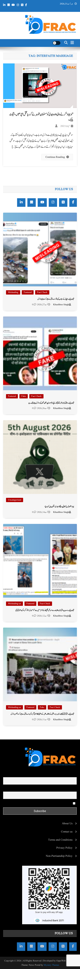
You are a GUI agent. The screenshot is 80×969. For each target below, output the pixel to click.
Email (73, 789)
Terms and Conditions (60, 840)
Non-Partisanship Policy (59, 856)
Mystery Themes (51, 965)
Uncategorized (14, 500)
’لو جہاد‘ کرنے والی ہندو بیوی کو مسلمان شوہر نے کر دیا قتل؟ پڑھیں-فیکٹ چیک (41, 117)
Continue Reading (55, 157)
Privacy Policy (64, 848)
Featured (28, 292)
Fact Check (42, 292)
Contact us (66, 832)
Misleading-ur (14, 603)
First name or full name (64, 775)
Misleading (13, 292)
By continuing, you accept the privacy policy (48, 803)
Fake (23, 396)
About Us (67, 823)
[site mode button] (56, 43)
